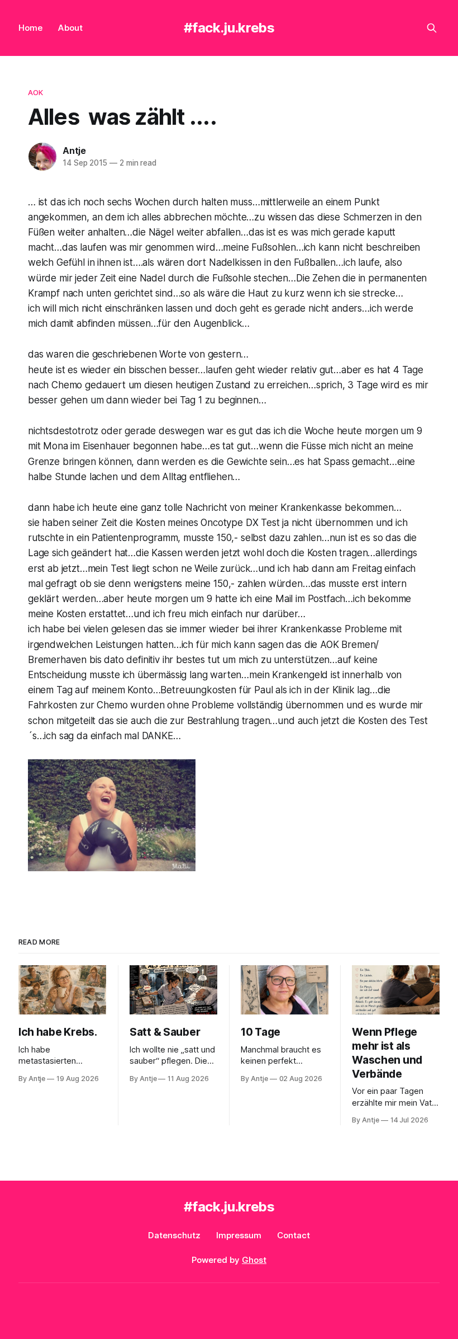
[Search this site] (432, 28)
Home (30, 27)
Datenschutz (174, 1235)
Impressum (238, 1235)
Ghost (254, 1260)
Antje (74, 150)
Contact (293, 1235)
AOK (35, 92)
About (70, 27)
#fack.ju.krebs (229, 28)
